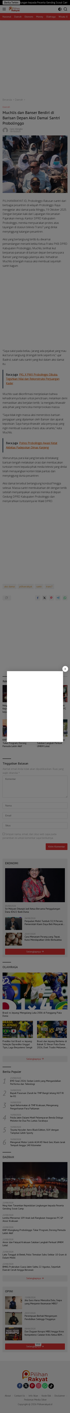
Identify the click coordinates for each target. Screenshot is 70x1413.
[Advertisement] (35, 706)
